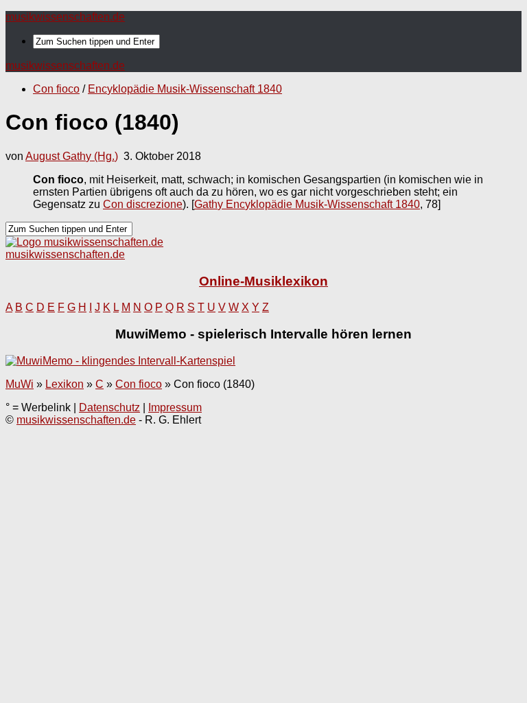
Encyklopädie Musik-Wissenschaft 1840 (185, 89)
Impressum (175, 407)
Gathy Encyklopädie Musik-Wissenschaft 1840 (307, 204)
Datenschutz (109, 407)
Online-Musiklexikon (263, 281)
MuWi (19, 384)
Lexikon (64, 384)
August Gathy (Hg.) (71, 156)
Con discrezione (143, 204)
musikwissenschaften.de (65, 17)
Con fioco (56, 89)
